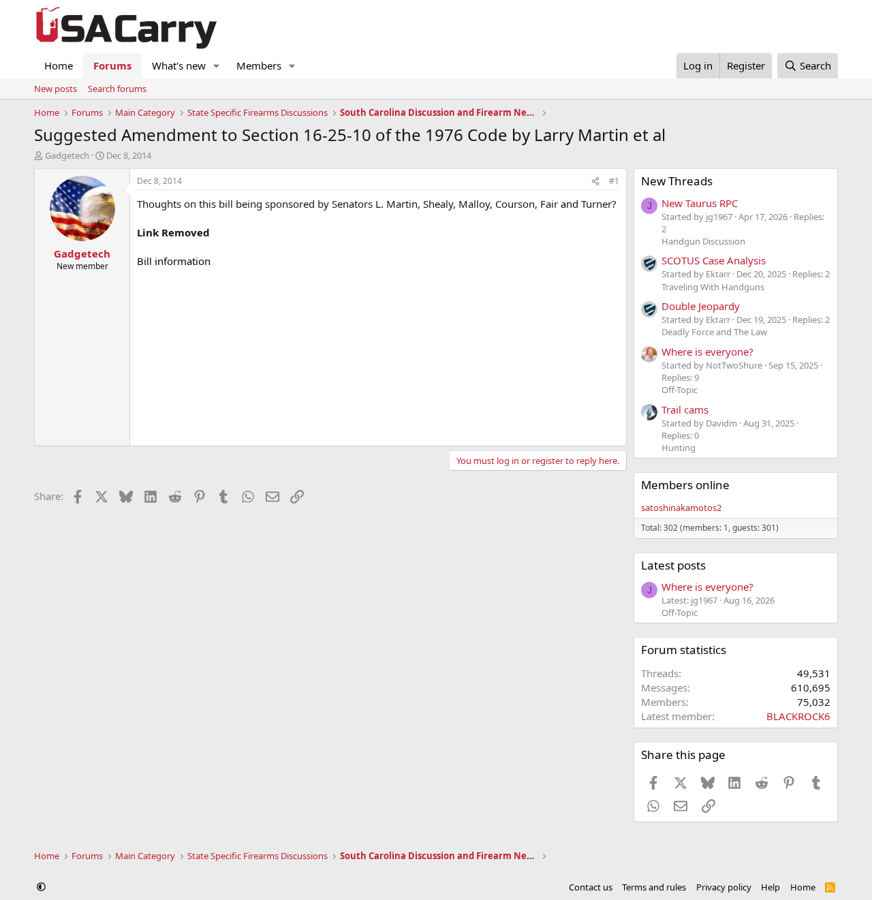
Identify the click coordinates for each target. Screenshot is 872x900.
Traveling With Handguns (712, 287)
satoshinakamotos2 (681, 507)
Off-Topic (679, 390)
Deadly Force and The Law (714, 332)
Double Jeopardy (700, 306)
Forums (112, 65)
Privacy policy (723, 887)
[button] (216, 65)
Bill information (174, 261)
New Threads (677, 181)
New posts (55, 88)
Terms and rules (654, 887)
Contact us (590, 887)
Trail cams (684, 409)
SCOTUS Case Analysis (713, 260)
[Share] (595, 181)
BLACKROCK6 (798, 716)
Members (258, 65)
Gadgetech (67, 155)
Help (770, 887)
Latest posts (673, 565)
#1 (614, 181)
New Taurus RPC (699, 203)
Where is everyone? (707, 351)
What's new (179, 65)
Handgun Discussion (703, 241)
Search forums (117, 88)
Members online (685, 485)
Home (58, 65)
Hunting (678, 447)
